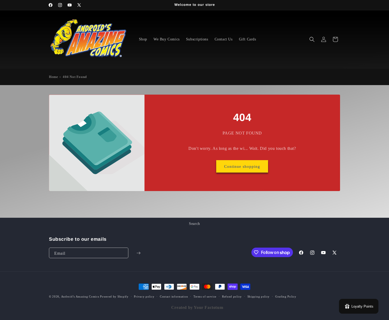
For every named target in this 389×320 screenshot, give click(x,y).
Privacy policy (144, 296)
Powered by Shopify (114, 296)
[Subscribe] (138, 253)
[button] (312, 39)
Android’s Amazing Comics (80, 296)
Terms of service (204, 296)
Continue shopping (242, 166)
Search (194, 224)
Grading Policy (285, 296)
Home (53, 77)
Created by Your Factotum (197, 307)
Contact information (174, 296)
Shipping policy (258, 296)
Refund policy (232, 296)
